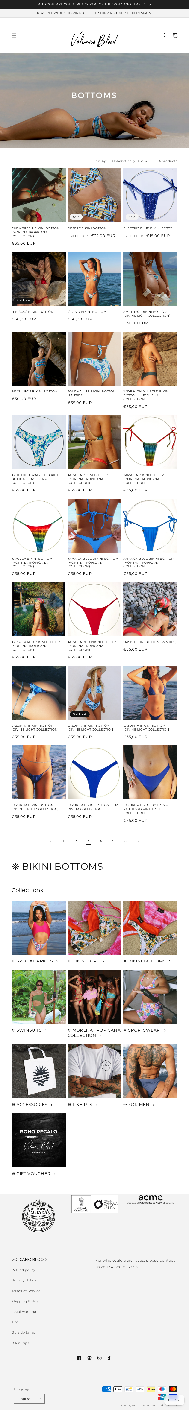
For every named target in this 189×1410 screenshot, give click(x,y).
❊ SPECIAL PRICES (32, 961)
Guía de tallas (23, 1332)
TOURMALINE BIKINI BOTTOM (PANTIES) (92, 393)
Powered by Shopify (164, 1405)
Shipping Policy (25, 1301)
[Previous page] (51, 841)
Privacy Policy (24, 1280)
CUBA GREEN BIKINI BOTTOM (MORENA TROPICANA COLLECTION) (36, 232)
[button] (14, 35)
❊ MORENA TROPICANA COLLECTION (94, 1033)
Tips (15, 1322)
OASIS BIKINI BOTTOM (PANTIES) (149, 642)
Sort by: (100, 161)
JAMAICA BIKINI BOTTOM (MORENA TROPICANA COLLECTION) (88, 479)
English (25, 1399)
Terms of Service (26, 1291)
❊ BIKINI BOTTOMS (144, 961)
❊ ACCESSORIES (29, 1104)
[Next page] (138, 841)
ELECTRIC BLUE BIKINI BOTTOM (149, 228)
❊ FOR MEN (136, 1104)
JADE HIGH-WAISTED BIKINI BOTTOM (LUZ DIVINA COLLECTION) (146, 395)
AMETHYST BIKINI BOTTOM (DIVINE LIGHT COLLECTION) (146, 313)
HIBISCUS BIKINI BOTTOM (33, 311)
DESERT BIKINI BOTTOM (87, 228)
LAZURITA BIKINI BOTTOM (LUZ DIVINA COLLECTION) (93, 807)
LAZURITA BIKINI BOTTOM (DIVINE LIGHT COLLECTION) (35, 727)
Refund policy (23, 1270)
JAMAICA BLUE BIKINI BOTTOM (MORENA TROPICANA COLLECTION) (93, 562)
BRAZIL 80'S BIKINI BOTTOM (35, 391)
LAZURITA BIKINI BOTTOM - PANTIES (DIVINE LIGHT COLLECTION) (145, 809)
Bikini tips (20, 1343)
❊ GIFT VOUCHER (31, 1173)
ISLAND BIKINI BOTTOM (87, 311)
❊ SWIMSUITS (27, 1030)
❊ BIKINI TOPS (84, 961)
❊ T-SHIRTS (80, 1104)
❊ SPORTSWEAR (142, 1030)
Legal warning (24, 1312)
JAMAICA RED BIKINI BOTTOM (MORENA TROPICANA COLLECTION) (36, 646)
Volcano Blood (141, 1405)
